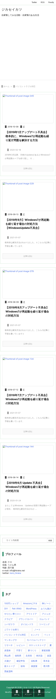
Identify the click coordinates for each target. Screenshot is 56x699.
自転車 (34, 661)
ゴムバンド (44, 619)
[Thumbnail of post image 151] (28, 108)
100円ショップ (11, 603)
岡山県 (7, 655)
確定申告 (21, 661)
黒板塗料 (8, 671)
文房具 (29, 655)
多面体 (7, 650)
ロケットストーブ (37, 645)
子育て (19, 650)
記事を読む (28, 168)
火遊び (7, 661)
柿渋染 (39, 655)
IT (24, 126)
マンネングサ (10, 640)
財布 (23, 666)
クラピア (8, 619)
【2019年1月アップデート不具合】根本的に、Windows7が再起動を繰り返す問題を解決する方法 (27, 136)
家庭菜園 (46, 650)
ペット (47, 634)
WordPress (31, 608)
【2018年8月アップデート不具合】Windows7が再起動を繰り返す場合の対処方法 (27, 311)
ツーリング (44, 624)
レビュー (21, 645)
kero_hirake (15, 573)
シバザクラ (9, 624)
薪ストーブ (9, 666)
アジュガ (46, 614)
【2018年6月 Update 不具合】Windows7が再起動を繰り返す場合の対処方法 (27, 486)
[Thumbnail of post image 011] (28, 459)
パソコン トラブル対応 (15, 634)
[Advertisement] (28, 50)
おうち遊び (46, 608)
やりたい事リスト (12, 614)
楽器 (49, 655)
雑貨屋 (34, 666)
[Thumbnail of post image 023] (28, 371)
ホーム (6, 86)
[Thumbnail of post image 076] (28, 196)
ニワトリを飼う (11, 629)
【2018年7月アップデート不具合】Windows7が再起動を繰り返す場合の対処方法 (27, 399)
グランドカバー (26, 619)
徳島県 (18, 655)
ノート (37, 629)
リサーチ (8, 645)
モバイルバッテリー (36, 640)
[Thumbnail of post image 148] (28, 284)
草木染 (46, 661)
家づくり (32, 650)
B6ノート (46, 603)
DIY (6, 608)
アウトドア (31, 614)
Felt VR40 (17, 608)
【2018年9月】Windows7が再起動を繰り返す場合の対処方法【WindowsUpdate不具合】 (27, 223)
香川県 (46, 666)
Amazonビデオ (30, 603)
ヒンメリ (35, 634)
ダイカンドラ (27, 624)
